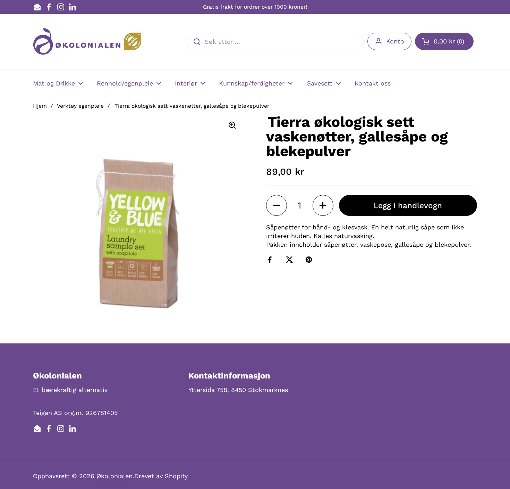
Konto (395, 41)
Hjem (40, 106)
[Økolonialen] (88, 41)
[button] (444, 41)
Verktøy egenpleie (80, 106)
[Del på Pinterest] (310, 259)
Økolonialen (114, 476)
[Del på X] (291, 259)
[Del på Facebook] (271, 259)
